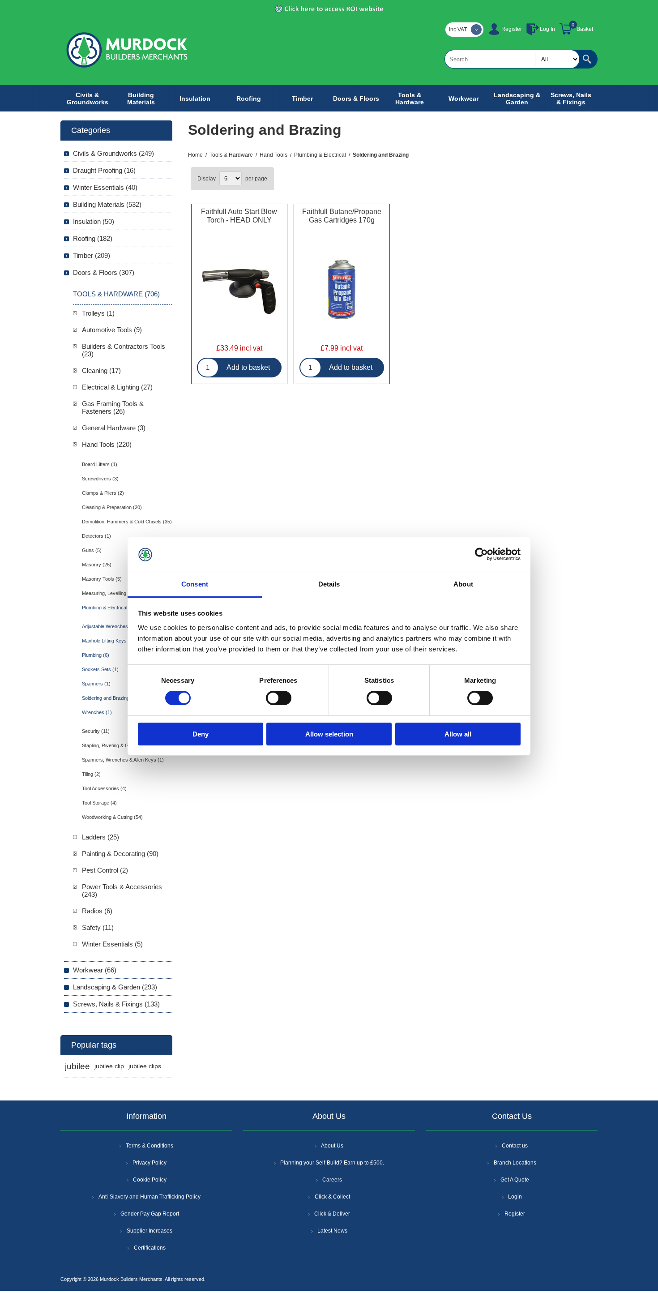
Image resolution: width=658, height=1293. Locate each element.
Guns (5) (92, 550)
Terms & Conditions (149, 1146)
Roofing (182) (92, 238)
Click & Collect (332, 1197)
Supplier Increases (149, 1231)
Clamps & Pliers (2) (103, 493)
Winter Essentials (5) (112, 944)
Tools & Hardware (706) (116, 294)
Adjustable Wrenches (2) (109, 626)
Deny (200, 734)
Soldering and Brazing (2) (109, 698)
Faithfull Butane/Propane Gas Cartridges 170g (341, 216)
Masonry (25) (96, 564)
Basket (585, 29)
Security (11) (96, 731)
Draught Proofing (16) (104, 170)
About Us (332, 1146)
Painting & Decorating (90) (120, 853)
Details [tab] (329, 584)
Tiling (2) (91, 774)
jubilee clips (144, 1066)
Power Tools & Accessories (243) (122, 890)
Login (515, 1197)
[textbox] (512, 59)
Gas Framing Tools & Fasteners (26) (113, 407)
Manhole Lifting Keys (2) (108, 640)
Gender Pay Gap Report (149, 1214)
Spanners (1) (96, 683)
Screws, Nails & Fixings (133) (116, 1004)
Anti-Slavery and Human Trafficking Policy (149, 1197)
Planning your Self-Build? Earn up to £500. (332, 1163)
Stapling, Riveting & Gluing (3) (114, 745)
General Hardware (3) (113, 428)
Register (511, 29)
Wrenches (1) (97, 712)
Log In (547, 29)
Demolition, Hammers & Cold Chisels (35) (127, 521)
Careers (332, 1180)
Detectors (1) (96, 536)
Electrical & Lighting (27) (117, 387)
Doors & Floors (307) (103, 272)
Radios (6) (97, 911)
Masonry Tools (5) (102, 579)
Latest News (332, 1231)
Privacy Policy (149, 1163)
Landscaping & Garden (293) (115, 987)
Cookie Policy (150, 1180)
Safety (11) (98, 927)
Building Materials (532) (107, 204)
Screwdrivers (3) (100, 478)
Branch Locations (515, 1163)
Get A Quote (514, 1180)
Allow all (457, 734)
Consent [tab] (194, 584)
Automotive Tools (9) (112, 330)
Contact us (515, 1146)
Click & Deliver (332, 1214)
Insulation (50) (93, 221)
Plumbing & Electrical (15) (109, 607)
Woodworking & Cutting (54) (112, 817)
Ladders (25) (100, 837)
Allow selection (329, 734)
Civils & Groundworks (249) (113, 153)
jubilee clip (109, 1066)
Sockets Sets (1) (100, 669)
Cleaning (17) (101, 370)
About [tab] (463, 584)
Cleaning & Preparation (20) (112, 507)
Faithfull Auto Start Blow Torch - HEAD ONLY (239, 216)
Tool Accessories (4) (104, 788)
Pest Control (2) (105, 870)
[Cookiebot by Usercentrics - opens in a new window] (481, 554)
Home (195, 155)
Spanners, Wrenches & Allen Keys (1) (123, 759)
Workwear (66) (94, 970)
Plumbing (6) (95, 655)
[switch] (278, 698)
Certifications (150, 1248)
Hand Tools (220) (107, 444)
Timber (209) (91, 255)
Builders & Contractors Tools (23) (123, 350)
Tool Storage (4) (99, 802)
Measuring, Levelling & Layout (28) (119, 593)
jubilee (77, 1066)
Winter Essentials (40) (105, 187)
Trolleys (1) (98, 313)
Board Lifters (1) (99, 464)
